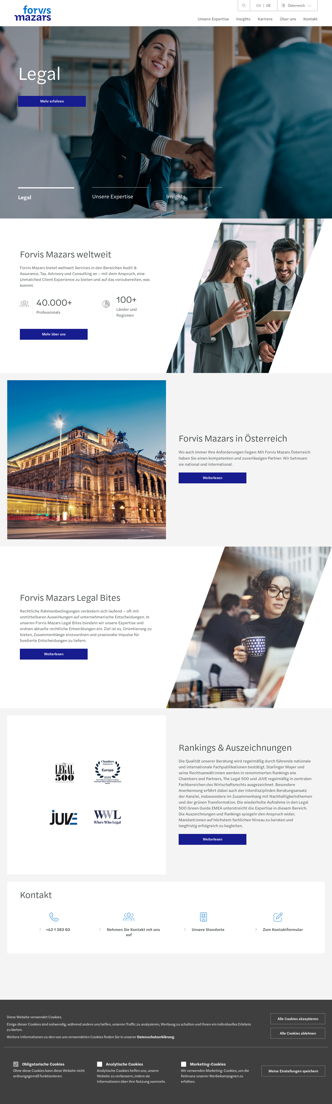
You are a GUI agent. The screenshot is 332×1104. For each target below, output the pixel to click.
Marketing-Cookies (208, 1064)
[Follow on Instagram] (178, 973)
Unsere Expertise (213, 18)
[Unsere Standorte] (203, 924)
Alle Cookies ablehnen (298, 1033)
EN (258, 5)
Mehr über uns (53, 334)
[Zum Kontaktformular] (278, 924)
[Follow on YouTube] (199, 973)
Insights (243, 18)
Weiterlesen (212, 477)
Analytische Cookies (124, 1064)
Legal (39, 72)
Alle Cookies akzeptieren (298, 1018)
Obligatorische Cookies (43, 1064)
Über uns (288, 18)
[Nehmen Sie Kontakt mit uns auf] (128, 924)
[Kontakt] (53, 924)
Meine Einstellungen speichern (293, 1070)
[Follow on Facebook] (189, 973)
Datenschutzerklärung (155, 1036)
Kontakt (310, 18)
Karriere (265, 18)
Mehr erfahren (52, 101)
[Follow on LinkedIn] (167, 973)
